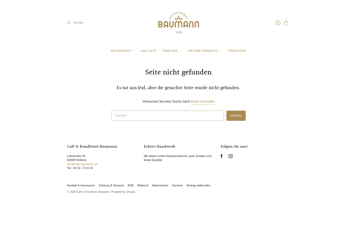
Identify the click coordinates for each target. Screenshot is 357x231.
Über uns (170, 51)
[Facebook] (222, 157)
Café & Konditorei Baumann (93, 191)
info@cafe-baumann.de (82, 164)
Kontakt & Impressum (81, 185)
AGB (130, 185)
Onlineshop (121, 51)
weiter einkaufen (202, 101)
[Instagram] (230, 157)
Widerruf (142, 185)
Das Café (148, 51)
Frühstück (237, 51)
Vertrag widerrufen (198, 185)
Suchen (236, 115)
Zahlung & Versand (111, 185)
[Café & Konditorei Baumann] (178, 22)
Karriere (177, 185)
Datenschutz (160, 185)
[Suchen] (69, 23)
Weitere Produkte (203, 51)
